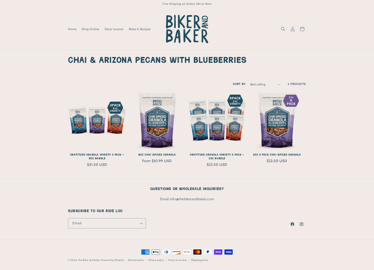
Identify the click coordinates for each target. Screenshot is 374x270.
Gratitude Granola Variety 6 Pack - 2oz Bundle (217, 157)
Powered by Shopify (112, 260)
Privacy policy (156, 259)
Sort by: (239, 84)
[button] (283, 29)
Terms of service (177, 259)
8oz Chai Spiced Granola (157, 155)
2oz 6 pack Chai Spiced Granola (277, 155)
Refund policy (136, 259)
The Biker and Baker (89, 260)
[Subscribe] (141, 223)
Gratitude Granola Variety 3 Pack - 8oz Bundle (97, 157)
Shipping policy (199, 259)
